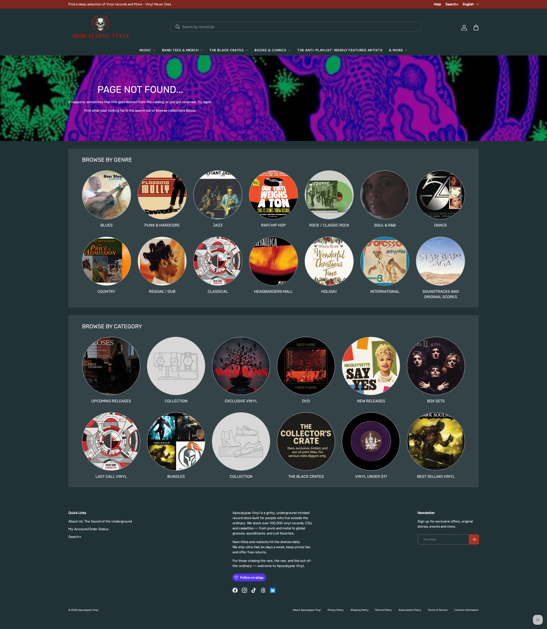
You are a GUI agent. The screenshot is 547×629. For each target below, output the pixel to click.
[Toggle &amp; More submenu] (406, 50)
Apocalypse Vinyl (88, 609)
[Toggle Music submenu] (154, 50)
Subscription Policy (409, 609)
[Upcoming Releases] (111, 366)
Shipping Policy (359, 609)
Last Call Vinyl (111, 476)
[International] (385, 261)
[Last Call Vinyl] (111, 441)
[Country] (106, 261)
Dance (440, 225)
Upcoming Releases (111, 401)
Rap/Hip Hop (273, 225)
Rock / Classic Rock (329, 225)
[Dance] (440, 195)
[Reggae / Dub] (162, 261)
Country (106, 291)
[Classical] (218, 261)
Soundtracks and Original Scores (440, 294)
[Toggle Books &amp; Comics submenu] (289, 50)
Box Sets (436, 401)
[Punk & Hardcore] (162, 195)
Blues (106, 225)
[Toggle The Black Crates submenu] (246, 50)
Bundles (176, 476)
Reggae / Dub (162, 291)
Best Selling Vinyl (436, 476)
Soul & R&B (385, 225)
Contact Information (466, 609)
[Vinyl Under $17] (371, 441)
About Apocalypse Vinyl (307, 609)
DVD (306, 401)
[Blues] (106, 195)
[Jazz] (218, 195)
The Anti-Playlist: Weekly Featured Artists (339, 50)
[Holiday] (329, 261)
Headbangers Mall (273, 291)
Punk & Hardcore (162, 225)
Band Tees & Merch (180, 50)
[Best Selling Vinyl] (436, 441)
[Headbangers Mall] (273, 261)
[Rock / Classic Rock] (329, 195)
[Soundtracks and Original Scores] (440, 261)
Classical (218, 291)
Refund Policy (383, 609)
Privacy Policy (336, 609)
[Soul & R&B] (385, 195)
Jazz (218, 225)
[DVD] (306, 366)
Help (437, 4)
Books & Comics (270, 50)
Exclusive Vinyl (241, 401)
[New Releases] (371, 366)
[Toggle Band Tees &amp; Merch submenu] (201, 50)
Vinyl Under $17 (371, 476)
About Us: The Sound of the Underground (100, 521)
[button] (476, 27)
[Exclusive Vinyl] (241, 366)
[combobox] (296, 26)
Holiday (329, 291)
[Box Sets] (436, 366)
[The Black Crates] (306, 441)
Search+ (452, 4)
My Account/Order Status (88, 529)
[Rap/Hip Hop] (273, 195)
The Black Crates (226, 50)
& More (396, 50)
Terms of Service (438, 609)
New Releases (371, 401)
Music (145, 50)
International (385, 291)
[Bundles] (176, 441)
